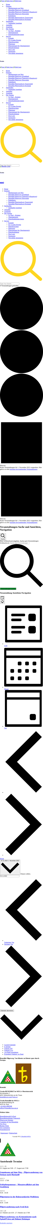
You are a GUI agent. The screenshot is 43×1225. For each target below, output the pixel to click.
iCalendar (7, 1047)
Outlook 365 (8, 1048)
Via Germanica (5, 1128)
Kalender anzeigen (6, 1223)
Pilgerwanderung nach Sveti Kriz (14, 1207)
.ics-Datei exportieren (11, 1052)
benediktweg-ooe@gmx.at (8, 1097)
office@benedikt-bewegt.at (9, 1108)
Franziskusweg (5, 1129)
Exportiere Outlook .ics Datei (13, 1054)
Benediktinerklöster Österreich (10, 1118)
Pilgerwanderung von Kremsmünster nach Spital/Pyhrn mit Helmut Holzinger (18, 1218)
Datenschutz (13, 1133)
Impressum (4, 1133)
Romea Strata (4, 1126)
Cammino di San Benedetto (9, 1122)
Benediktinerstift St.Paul (8, 1116)
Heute (2, 859)
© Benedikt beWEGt (25, 1136)
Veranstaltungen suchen (8, 589)
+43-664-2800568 (6, 1106)
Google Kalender (10, 1045)
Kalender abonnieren (7, 1010)
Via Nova (3, 1124)
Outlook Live (8, 1050)
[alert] (21, 443)
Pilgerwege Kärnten (6, 1120)
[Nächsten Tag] (23, 855)
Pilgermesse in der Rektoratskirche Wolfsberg (19, 1197)
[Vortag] (23, 792)
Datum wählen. (26, 874)
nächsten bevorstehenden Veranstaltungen (23, 469)
